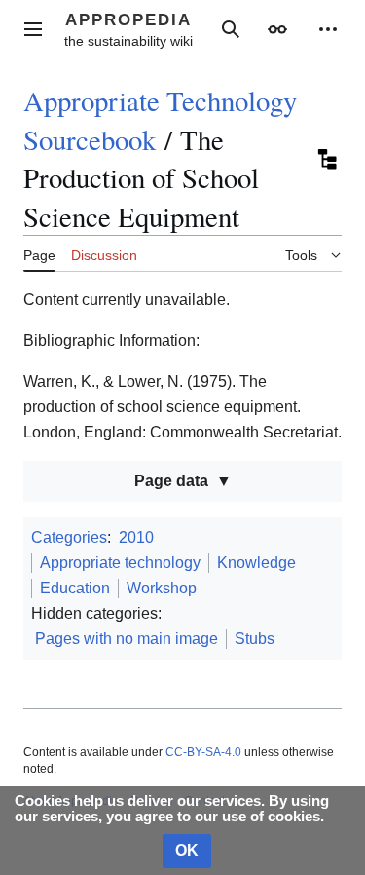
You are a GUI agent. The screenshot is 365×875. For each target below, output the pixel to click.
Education (75, 588)
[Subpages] (326, 158)
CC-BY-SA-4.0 (203, 752)
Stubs (254, 638)
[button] (33, 29)
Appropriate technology (120, 562)
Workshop (162, 588)
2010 (136, 537)
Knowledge (256, 562)
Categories (69, 537)
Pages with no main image (126, 638)
